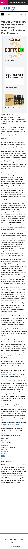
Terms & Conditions (14, 546)
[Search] (18, 14)
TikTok (3, 456)
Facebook (4, 454)
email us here (5, 445)
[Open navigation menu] (2, 14)
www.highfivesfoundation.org (10, 374)
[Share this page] (26, 14)
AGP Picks (4, 2)
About (6, 539)
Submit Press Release (14, 543)
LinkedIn (4, 449)
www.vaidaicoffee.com (16, 363)
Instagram (4, 451)
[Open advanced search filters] (21, 14)
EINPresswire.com (10, 129)
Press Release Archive (16, 539)
